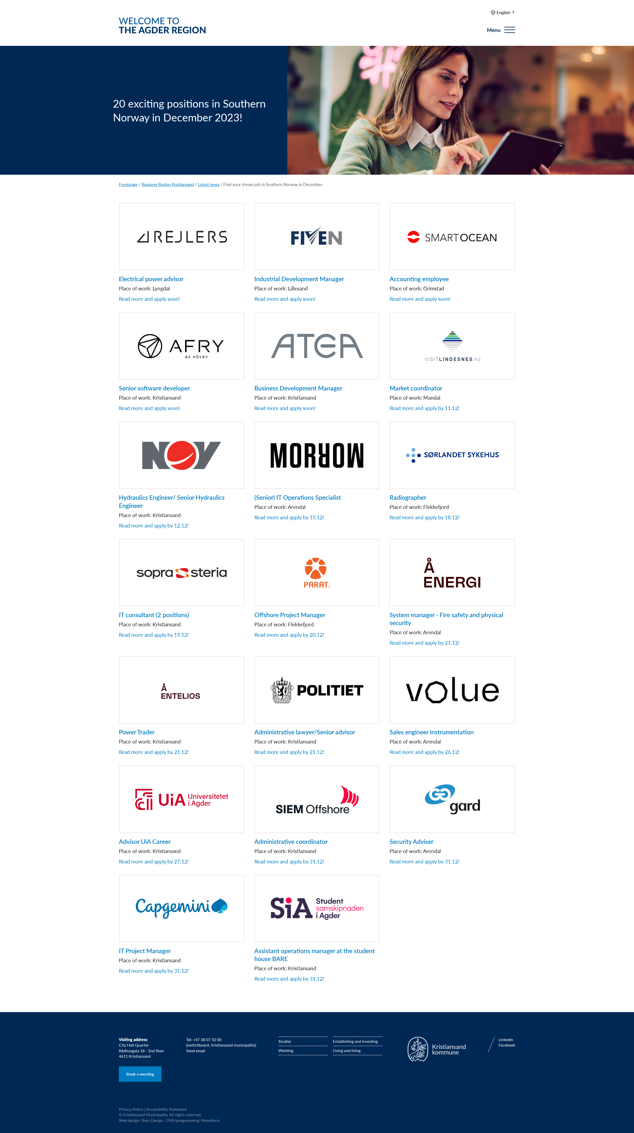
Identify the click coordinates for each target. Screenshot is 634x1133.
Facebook (507, 1045)
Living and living (347, 1050)
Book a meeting (140, 1074)
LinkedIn (506, 1039)
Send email (195, 1050)
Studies (284, 1041)
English (503, 12)
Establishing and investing (355, 1041)
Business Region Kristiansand (168, 184)
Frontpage (128, 184)
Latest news (208, 184)
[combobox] (506, 12)
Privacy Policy (131, 1109)
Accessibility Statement (166, 1109)
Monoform (210, 1120)
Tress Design (152, 1120)
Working (285, 1050)
